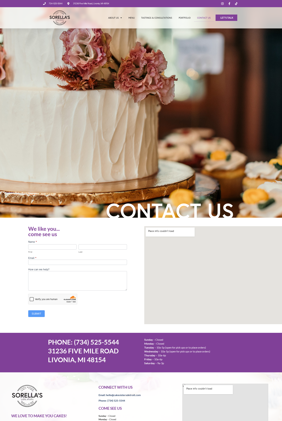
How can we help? (38, 269)
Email (32, 258)
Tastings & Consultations (156, 17)
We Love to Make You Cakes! (39, 415)
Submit (36, 313)
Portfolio (185, 17)
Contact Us (204, 17)
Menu (131, 17)
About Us (113, 17)
